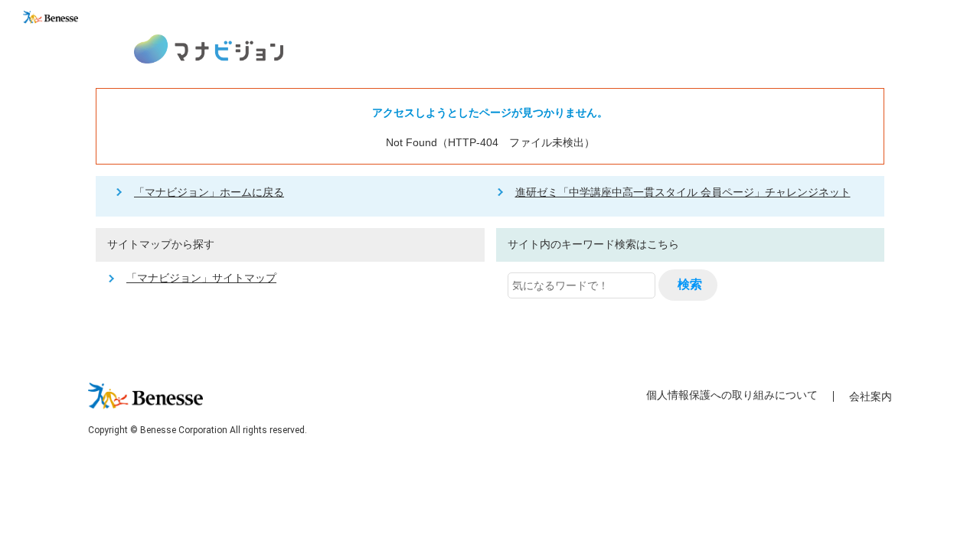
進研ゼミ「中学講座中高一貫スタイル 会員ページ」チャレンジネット (683, 192)
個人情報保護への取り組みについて (732, 395)
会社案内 (870, 396)
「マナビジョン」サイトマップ (201, 278)
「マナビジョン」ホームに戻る (209, 192)
